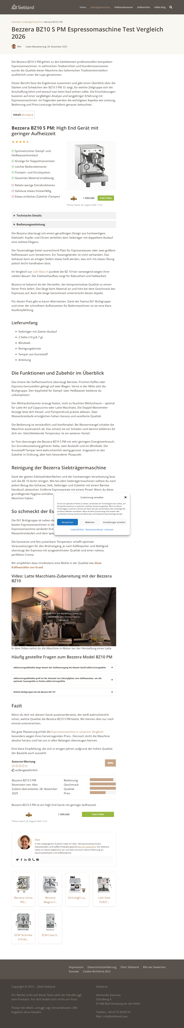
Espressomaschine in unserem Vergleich (77, 732)
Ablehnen (89, 522)
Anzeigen (27, 114)
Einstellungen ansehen (114, 522)
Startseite (16, 22)
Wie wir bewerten (86, 846)
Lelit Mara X (40, 272)
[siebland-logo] (23, 6)
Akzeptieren (67, 522)
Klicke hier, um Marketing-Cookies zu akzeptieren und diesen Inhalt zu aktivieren (64, 616)
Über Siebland (129, 967)
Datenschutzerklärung (94, 529)
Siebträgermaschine (32, 22)
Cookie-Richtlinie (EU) (96, 971)
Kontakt (74, 971)
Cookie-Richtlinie (77, 529)
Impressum (109, 529)
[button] (125, 497)
